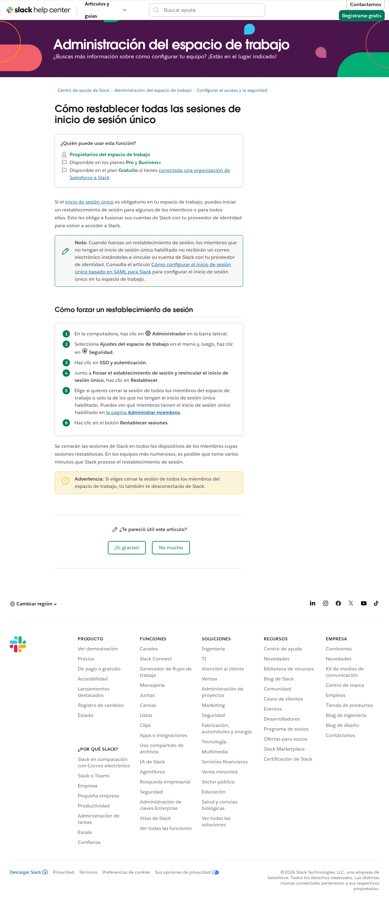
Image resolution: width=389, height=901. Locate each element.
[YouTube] (364, 604)
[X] (351, 604)
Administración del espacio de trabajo (153, 90)
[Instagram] (325, 604)
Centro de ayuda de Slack (83, 90)
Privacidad (63, 872)
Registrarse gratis (361, 15)
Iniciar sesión (272, 10)
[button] (127, 547)
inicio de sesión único (89, 202)
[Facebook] (338, 604)
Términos (88, 872)
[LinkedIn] (312, 604)
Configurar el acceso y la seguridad (232, 90)
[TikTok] (376, 604)
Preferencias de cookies (126, 872)
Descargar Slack (25, 872)
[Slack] (18, 741)
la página (143, 412)
